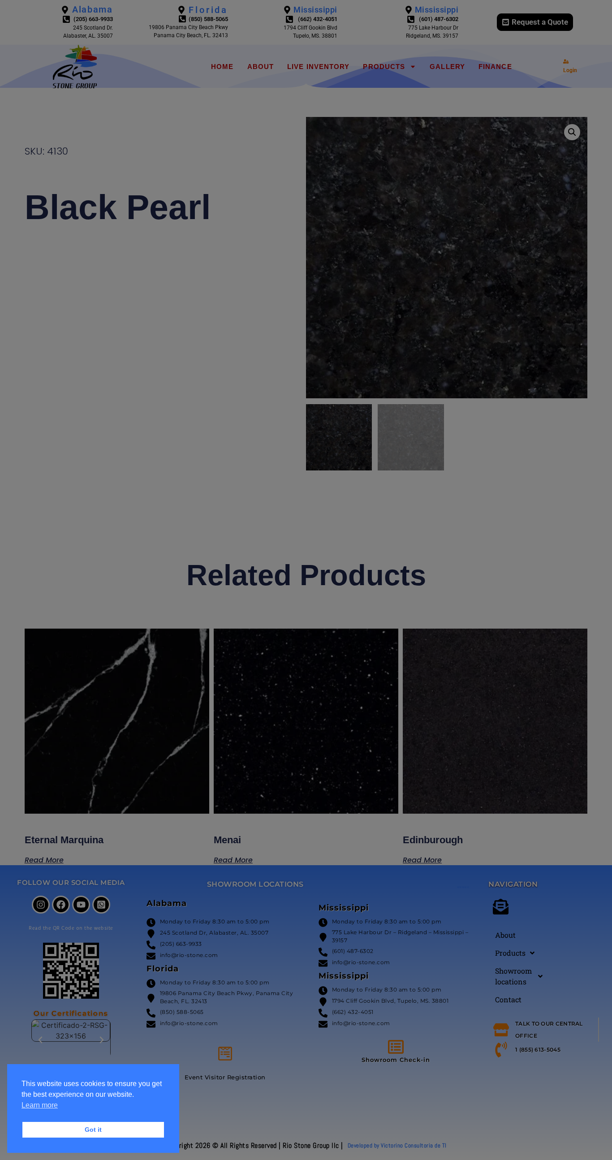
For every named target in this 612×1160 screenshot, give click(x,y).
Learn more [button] (40, 1105)
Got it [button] (93, 1129)
